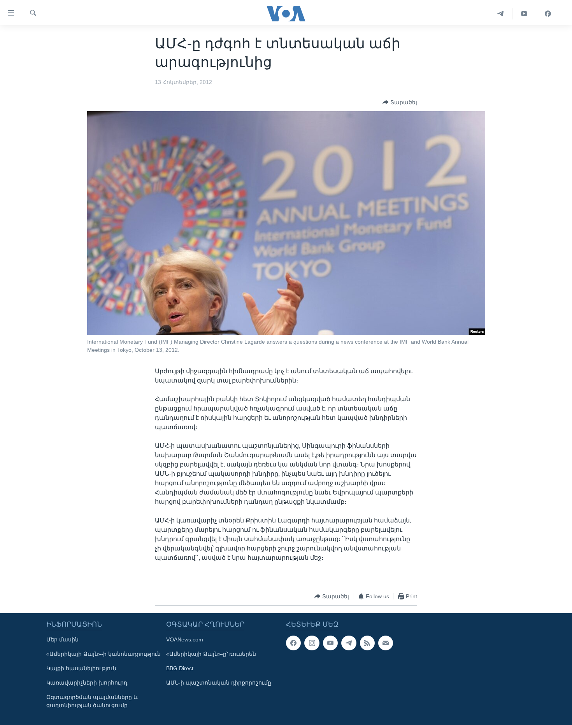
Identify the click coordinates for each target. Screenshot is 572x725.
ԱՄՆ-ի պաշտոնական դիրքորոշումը (218, 683)
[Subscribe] (385, 643)
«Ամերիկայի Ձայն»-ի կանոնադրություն (103, 654)
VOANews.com (184, 639)
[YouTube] (524, 13)
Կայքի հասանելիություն (81, 668)
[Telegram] (500, 13)
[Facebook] (548, 13)
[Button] (400, 102)
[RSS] (367, 643)
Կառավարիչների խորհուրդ (86, 683)
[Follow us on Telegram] (348, 643)
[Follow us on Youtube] (330, 643)
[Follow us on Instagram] (311, 643)
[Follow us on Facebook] (293, 643)
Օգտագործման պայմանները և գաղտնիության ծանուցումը (92, 701)
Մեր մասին (62, 639)
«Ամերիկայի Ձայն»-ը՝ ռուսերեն (211, 654)
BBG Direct (179, 668)
